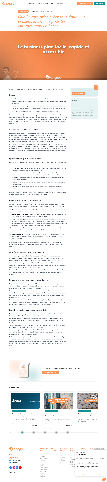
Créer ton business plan (78, 93)
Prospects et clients (43, 465)
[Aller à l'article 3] (45, 432)
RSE (71, 455)
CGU (71, 457)
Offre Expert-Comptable (43, 472)
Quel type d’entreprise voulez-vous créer (41, 209)
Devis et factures (44, 458)
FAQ (71, 453)
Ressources (59, 3)
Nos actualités (63, 455)
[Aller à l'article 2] (34, 432)
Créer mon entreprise (23, 11)
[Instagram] (14, 467)
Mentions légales (72, 462)
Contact (52, 454)
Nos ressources (63, 453)
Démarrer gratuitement (85, 3)
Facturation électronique (43, 461)
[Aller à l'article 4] (56, 432)
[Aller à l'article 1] (22, 432)
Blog (61, 462)
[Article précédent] (10, 432)
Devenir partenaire (62, 460)
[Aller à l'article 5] (68, 432)
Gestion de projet (44, 467)
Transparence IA (74, 459)
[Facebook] (10, 467)
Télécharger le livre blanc (50, 372)
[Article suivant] (13, 432)
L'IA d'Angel (53, 458)
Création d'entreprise (42, 476)
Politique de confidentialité (73, 465)
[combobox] (13, 472)
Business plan (31, 3)
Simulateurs (63, 457)
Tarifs (52, 3)
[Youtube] (20, 467)
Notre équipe (54, 456)
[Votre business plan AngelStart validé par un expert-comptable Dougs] (25, 410)
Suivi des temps (43, 469)
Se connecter (99, 3)
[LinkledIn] (17, 467)
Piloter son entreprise (42, 3)
